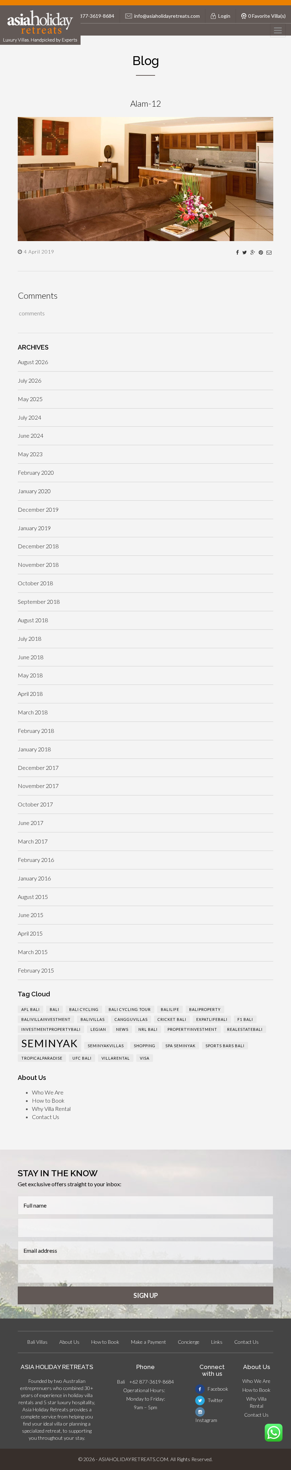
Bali (54, 1009)
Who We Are (48, 1092)
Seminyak (49, 1043)
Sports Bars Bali (225, 1045)
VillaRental (115, 1058)
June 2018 (30, 657)
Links (217, 1342)
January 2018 (34, 749)
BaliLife (170, 1009)
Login (224, 16)
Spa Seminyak (180, 1045)
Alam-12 (145, 103)
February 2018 (36, 730)
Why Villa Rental (51, 1108)
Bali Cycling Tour (130, 1009)
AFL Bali (30, 1009)
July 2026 (29, 380)
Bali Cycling (84, 1009)
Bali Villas (37, 1342)
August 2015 (33, 896)
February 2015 (36, 970)
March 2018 (33, 712)
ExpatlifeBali (211, 1019)
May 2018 (30, 675)
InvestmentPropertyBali (51, 1029)
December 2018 (38, 546)
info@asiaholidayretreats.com (167, 16)
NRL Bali (148, 1029)
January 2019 (34, 527)
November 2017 (38, 785)
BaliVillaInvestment (46, 1019)
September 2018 (39, 601)
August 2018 (33, 620)
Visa (144, 1058)
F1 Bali (245, 1019)
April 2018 (30, 693)
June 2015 (30, 914)
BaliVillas (93, 1019)
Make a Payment (148, 1342)
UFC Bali (82, 1058)
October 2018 (35, 583)
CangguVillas (131, 1019)
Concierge (188, 1342)
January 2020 (34, 491)
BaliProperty (205, 1009)
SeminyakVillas (106, 1045)
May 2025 (30, 398)
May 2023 (30, 454)
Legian (98, 1029)
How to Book (48, 1100)
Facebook (217, 1389)
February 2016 (36, 859)
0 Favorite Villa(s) (267, 16)
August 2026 (33, 361)
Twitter (215, 1400)
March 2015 (33, 951)
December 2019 (38, 509)
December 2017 (38, 767)
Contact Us (45, 1116)
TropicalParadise (41, 1058)
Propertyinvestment (192, 1029)
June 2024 (30, 435)
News (122, 1029)
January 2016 (34, 878)
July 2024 (29, 417)
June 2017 (30, 822)
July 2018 (29, 638)
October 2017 (35, 804)
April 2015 (30, 933)
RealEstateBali (245, 1029)
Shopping (144, 1045)
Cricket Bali (172, 1019)
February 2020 (36, 472)
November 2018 (38, 564)
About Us (69, 1342)
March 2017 (33, 841)
